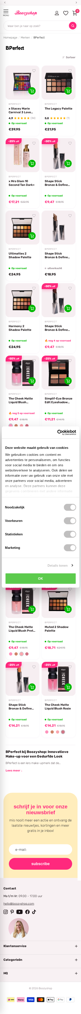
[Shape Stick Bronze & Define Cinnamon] (58, 155)
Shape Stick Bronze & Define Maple (56, 255)
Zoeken (72, 26)
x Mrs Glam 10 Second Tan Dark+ (22, 182)
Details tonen (58, 565)
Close (40, 946)
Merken (25, 37)
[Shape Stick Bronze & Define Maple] (58, 228)
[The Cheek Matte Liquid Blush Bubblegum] (22, 373)
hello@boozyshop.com (18, 904)
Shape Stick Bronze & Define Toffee (20, 706)
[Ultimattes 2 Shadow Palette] (22, 228)
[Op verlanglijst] (34, 71)
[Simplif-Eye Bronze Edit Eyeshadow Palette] (58, 373)
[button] (11, 426)
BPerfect (15, 104)
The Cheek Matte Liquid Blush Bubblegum (21, 400)
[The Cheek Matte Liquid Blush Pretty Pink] (22, 601)
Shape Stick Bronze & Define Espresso (56, 328)
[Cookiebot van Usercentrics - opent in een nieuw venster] (57, 432)
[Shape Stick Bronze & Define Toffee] (22, 679)
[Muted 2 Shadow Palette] (58, 601)
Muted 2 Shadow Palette (56, 628)
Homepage (10, 37)
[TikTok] (34, 912)
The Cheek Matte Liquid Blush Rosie (58, 706)
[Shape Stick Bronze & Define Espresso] (58, 300)
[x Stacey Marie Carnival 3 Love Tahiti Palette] (22, 83)
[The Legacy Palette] (58, 83)
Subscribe (40, 864)
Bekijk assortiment (5, 11)
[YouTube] (19, 912)
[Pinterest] (12, 912)
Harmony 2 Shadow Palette (20, 327)
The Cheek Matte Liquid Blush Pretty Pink (22, 629)
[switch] (70, 520)
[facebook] (27, 912)
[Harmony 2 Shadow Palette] (22, 300)
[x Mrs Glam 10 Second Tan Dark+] (22, 155)
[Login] (56, 13)
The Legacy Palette (58, 108)
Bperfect (15, 249)
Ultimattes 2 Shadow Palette (20, 255)
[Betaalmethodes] (11, 999)
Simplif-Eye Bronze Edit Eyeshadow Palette (58, 400)
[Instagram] (5, 912)
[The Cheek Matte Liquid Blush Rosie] (58, 679)
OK (40, 578)
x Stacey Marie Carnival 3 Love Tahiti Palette (20, 110)
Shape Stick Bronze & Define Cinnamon (56, 183)
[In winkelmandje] (32, 91)
